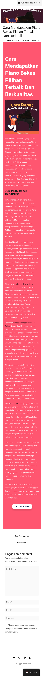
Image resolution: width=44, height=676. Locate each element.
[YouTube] (14, 658)
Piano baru (14, 403)
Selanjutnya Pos (22, 543)
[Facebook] (25, 658)
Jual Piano (25, 40)
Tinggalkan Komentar (11, 40)
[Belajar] (30, 658)
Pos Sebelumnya (22, 536)
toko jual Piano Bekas (24, 284)
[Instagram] (19, 658)
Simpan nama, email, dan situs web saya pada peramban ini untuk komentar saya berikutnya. (21, 628)
